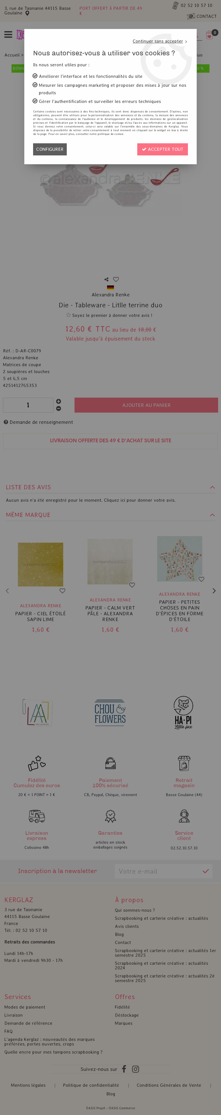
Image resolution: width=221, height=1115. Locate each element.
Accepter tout (164, 149)
